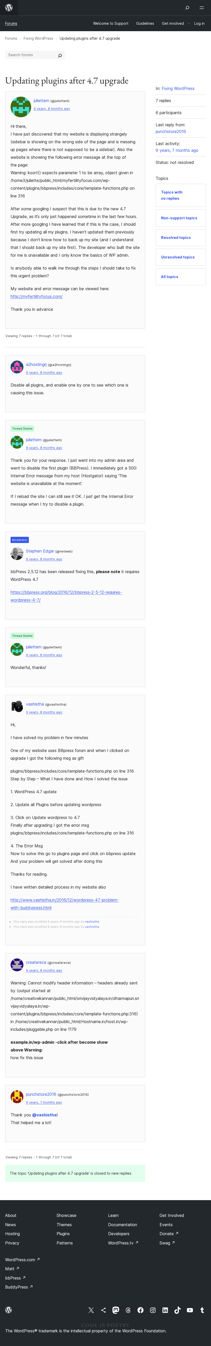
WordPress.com (22, 1259)
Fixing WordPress (38, 38)
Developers (118, 1233)
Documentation (122, 1224)
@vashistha (44, 1114)
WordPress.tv (123, 1242)
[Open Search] (187, 7)
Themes (64, 1224)
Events (166, 1224)
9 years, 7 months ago (44, 1102)
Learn (113, 1215)
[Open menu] (203, 7)
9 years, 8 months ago (52, 109)
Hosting (12, 1233)
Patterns (65, 1242)
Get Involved (172, 1215)
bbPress (15, 1278)
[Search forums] (60, 55)
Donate (169, 1233)
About (10, 1215)
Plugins (63, 1233)
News (10, 1224)
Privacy (12, 1242)
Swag (167, 1242)
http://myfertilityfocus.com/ (37, 296)
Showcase (66, 1215)
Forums (11, 23)
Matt (12, 1268)
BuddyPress (19, 1287)
